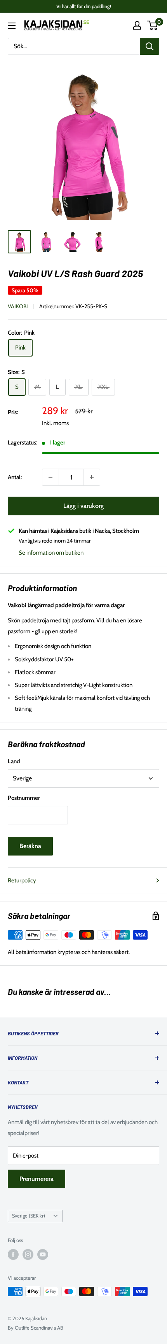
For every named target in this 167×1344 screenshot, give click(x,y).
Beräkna (30, 846)
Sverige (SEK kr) (28, 1216)
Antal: (15, 477)
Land (14, 761)
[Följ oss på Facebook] (13, 1254)
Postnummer (24, 797)
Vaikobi (18, 306)
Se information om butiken (51, 552)
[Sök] (149, 46)
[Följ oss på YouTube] (42, 1254)
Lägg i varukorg (83, 505)
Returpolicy (22, 880)
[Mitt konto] (137, 25)
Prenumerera (36, 1178)
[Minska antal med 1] (50, 477)
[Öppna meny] (12, 26)
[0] (153, 25)
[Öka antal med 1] (92, 477)
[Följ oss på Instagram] (28, 1254)
